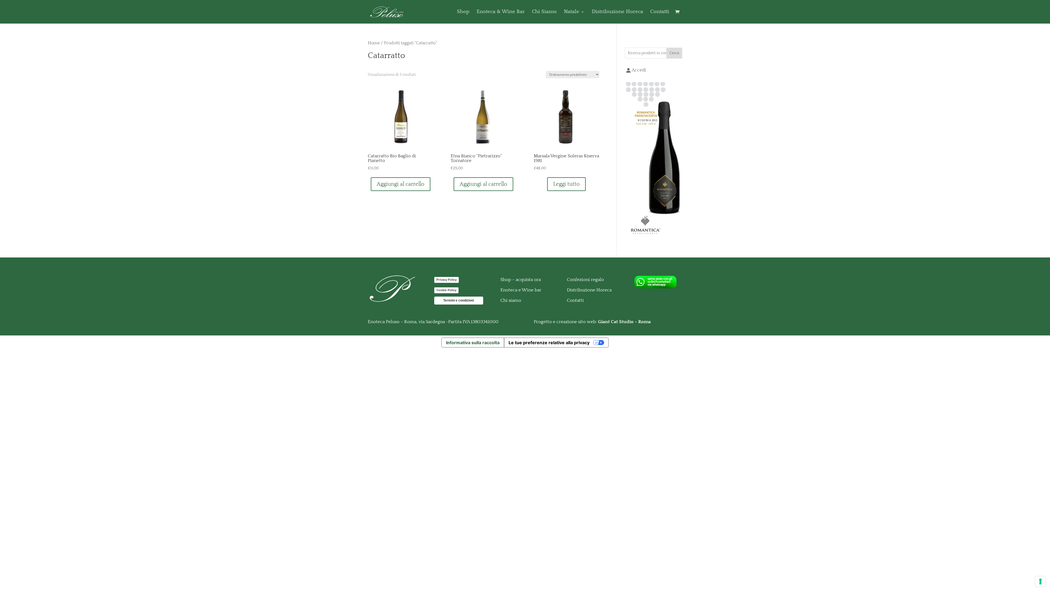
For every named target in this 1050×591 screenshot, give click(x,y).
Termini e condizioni (458, 300)
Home (374, 43)
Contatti (659, 12)
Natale (571, 12)
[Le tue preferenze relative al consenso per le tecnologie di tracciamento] (1040, 581)
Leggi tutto (566, 184)
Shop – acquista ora (520, 279)
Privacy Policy (446, 280)
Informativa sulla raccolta (473, 342)
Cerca (674, 53)
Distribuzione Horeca (617, 12)
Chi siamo (510, 300)
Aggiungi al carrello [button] (400, 184)
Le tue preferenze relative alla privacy (549, 342)
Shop (463, 12)
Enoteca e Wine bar (520, 290)
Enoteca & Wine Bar (501, 12)
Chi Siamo (544, 12)
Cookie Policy (446, 290)
